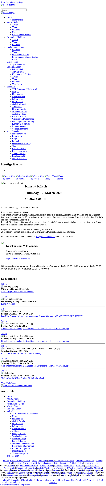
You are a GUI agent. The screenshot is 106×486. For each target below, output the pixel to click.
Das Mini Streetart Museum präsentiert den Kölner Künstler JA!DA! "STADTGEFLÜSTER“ (42, 316)
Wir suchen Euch (19, 158)
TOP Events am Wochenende (25, 89)
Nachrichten (17, 20)
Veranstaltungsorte (20, 129)
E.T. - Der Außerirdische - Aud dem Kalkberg (21, 353)
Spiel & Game (18, 64)
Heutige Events (19, 109)
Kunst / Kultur (13, 22)
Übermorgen (17, 94)
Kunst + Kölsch (8, 304)
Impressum (17, 136)
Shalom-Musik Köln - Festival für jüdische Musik (22, 378)
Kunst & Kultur (19, 116)
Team (14, 146)
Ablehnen (15, 482)
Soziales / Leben (14, 67)
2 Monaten (17, 106)
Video (14, 27)
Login (14, 139)
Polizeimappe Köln (20, 54)
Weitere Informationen (9, 485)
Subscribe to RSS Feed (22, 385)
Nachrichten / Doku (15, 47)
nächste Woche (18, 96)
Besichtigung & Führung (23, 121)
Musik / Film (12, 62)
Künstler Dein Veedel (21, 34)
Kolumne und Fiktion (21, 74)
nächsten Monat (19, 104)
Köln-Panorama (19, 148)
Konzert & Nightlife (21, 124)
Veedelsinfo (17, 84)
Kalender (11, 86)
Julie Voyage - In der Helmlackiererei (17, 291)
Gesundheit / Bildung (16, 37)
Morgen (15, 91)
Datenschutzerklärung (21, 143)
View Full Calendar (9, 383)
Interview (16, 29)
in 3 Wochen (17, 101)
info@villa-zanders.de (45, 236)
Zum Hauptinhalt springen (12, 2)
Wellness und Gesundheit (23, 119)
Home (9, 17)
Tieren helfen (18, 72)
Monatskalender (19, 126)
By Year (6, 179)
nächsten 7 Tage (19, 114)
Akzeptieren (5, 482)
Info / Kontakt (13, 131)
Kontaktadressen (19, 151)
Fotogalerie (17, 141)
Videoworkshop (19, 153)
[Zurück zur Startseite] (7, 5)
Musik (15, 32)
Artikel (15, 25)
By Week (35, 179)
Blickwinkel (17, 69)
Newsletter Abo (19, 134)
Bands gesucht (18, 156)
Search (60, 179)
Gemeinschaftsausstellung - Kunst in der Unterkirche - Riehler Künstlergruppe (35, 328)
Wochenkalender (19, 111)
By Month (20, 179)
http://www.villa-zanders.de (18, 259)
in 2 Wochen (17, 99)
